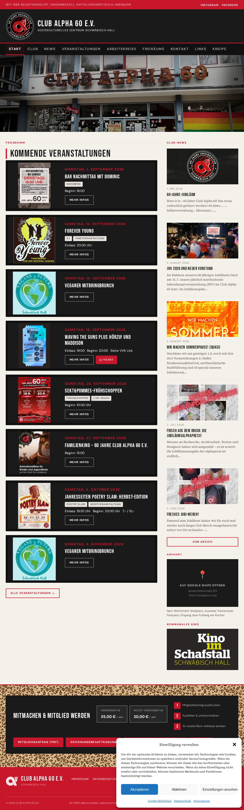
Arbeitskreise (121, 49)
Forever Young (79, 231)
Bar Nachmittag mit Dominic (92, 177)
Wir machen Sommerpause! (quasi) (193, 347)
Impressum (201, 801)
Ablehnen (179, 789)
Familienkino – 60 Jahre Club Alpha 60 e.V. (106, 445)
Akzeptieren (139, 789)
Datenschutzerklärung (112, 779)
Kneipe (219, 49)
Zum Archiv (203, 542)
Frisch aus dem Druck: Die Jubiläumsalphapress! (187, 433)
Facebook (230, 5)
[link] (81, 185)
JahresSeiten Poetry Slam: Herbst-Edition (106, 497)
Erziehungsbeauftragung (94, 742)
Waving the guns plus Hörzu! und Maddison (98, 340)
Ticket (108, 359)
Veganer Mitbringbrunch (89, 286)
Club (32, 49)
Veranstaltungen (81, 49)
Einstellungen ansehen (220, 789)
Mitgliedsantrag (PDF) (38, 742)
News (50, 49)
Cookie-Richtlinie (160, 801)
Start (15, 49)
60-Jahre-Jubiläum (181, 194)
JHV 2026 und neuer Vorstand (190, 268)
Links (200, 49)
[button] (234, 744)
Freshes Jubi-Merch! (183, 514)
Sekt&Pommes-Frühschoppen (93, 391)
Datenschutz (182, 801)
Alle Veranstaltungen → (32, 593)
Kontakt (180, 49)
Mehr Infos (79, 200)
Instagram (209, 5)
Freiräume (153, 49)
